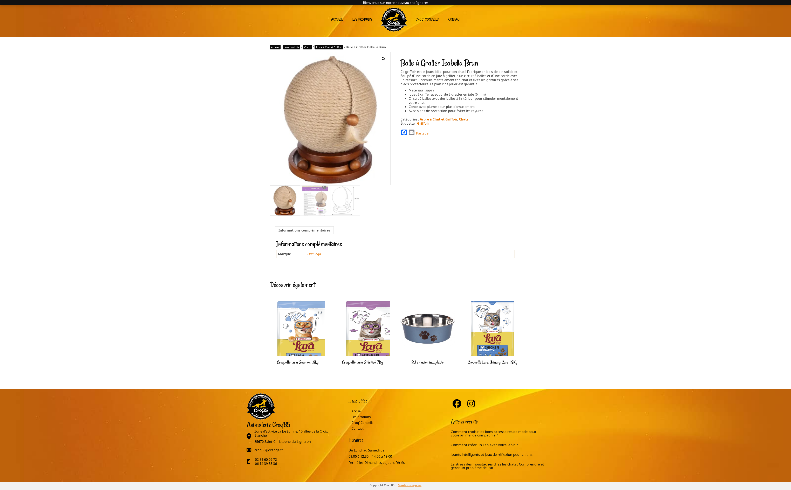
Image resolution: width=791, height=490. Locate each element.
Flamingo (314, 254)
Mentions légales (409, 485)
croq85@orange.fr (268, 450)
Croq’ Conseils (427, 19)
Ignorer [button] (422, 2)
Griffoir (423, 123)
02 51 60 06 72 (266, 459)
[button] (383, 59)
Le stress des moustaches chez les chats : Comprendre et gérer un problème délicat (497, 466)
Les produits (362, 19)
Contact (454, 19)
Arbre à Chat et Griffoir (329, 47)
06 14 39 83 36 (266, 463)
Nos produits (291, 47)
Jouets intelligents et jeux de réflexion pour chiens (492, 454)
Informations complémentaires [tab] (304, 230)
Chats (307, 47)
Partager (423, 133)
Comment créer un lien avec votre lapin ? (484, 444)
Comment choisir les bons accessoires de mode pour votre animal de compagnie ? (493, 433)
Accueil (337, 19)
